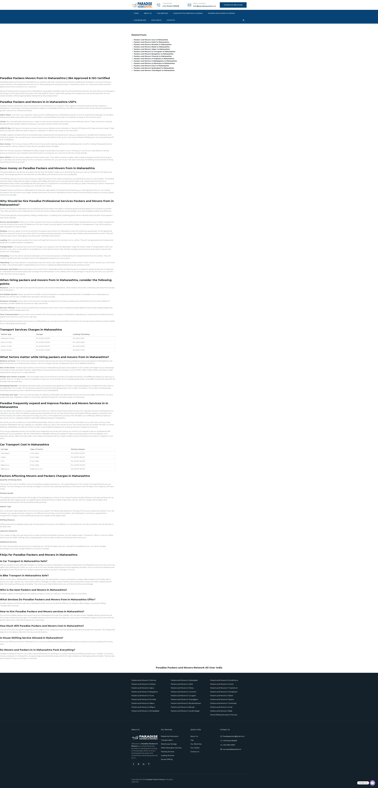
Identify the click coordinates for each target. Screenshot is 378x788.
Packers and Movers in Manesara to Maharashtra (154, 63)
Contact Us (194, 752)
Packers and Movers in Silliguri (143, 707)
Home (136, 13)
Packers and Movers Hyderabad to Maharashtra (154, 68)
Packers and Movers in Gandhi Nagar (185, 711)
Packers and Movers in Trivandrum (224, 688)
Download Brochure (233, 5)
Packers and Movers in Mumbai (143, 699)
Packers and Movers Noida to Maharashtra (152, 47)
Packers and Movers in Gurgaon (183, 696)
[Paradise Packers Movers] (141, 5)
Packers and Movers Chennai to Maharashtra (153, 56)
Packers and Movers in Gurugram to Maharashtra (154, 52)
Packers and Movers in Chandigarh (184, 699)
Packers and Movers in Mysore (222, 699)
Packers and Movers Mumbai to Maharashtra (152, 44)
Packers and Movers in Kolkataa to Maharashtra (154, 59)
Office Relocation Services (171, 748)
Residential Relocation (169, 736)
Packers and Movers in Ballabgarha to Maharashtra (155, 61)
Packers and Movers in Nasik (221, 711)
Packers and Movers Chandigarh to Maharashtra (154, 70)
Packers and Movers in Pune (142, 696)
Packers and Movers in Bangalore (144, 692)
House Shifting (167, 759)
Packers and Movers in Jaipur (142, 688)
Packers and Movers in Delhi (182, 684)
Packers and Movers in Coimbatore (223, 692)
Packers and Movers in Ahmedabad (145, 711)
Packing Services (167, 752)
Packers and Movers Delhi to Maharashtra (151, 42)
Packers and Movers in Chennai (221, 13)
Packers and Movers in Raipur (143, 703)
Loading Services (167, 755)
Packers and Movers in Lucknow (183, 692)
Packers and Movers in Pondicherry (224, 680)
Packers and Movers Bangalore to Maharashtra (153, 54)
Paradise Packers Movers (155, 779)
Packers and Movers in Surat (221, 707)
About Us (148, 13)
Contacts (171, 20)
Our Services (162, 13)
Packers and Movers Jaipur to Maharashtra (152, 49)
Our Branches (140, 20)
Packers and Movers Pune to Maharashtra (151, 66)
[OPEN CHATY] (372, 783)
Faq (191, 740)
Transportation (167, 740)
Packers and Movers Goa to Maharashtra (151, 40)
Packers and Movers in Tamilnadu (223, 703)
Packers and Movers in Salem (221, 696)
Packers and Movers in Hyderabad (184, 680)
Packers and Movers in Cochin (222, 684)
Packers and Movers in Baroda (183, 707)
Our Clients (156, 20)
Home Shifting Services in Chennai (188, 13)
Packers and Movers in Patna (182, 688)
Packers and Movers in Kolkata (143, 684)
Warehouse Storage (169, 744)
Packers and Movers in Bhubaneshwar (186, 703)
